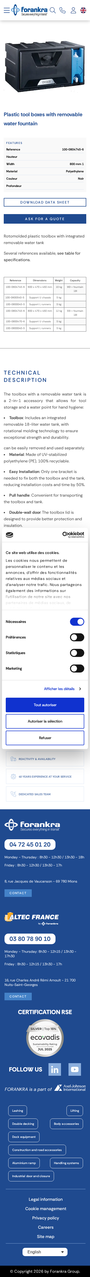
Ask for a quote (45, 219)
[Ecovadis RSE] (45, 1037)
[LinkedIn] (54, 1069)
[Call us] (63, 10)
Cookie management (45, 1208)
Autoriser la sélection (45, 721)
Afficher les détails (59, 688)
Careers (46, 1227)
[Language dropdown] (83, 10)
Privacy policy (45, 1217)
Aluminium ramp (24, 1163)
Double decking (23, 1124)
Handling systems (66, 1163)
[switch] (77, 637)
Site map (45, 1236)
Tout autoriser (45, 704)
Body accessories (66, 1124)
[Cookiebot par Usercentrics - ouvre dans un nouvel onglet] (63, 535)
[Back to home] (30, 10)
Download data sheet (45, 202)
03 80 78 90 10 (30, 939)
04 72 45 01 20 (30, 844)
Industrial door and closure (31, 1176)
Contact (18, 893)
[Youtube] (74, 1069)
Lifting (74, 1111)
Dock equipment (24, 1137)
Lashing (17, 1111)
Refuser (45, 737)
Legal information (46, 1199)
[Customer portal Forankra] (73, 10)
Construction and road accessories (37, 1150)
